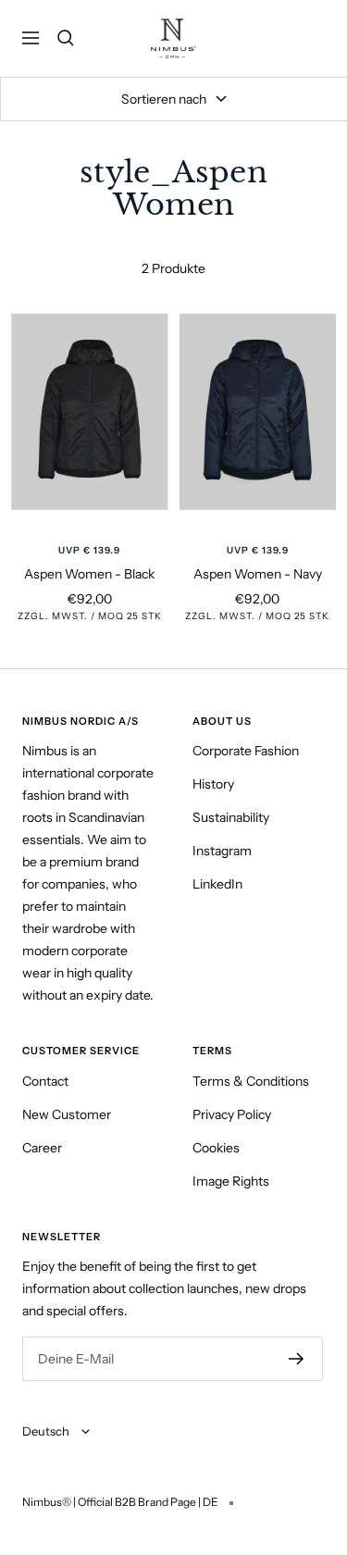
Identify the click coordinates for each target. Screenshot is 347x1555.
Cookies (216, 1147)
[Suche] (65, 38)
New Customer (66, 1114)
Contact (45, 1081)
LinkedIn (217, 884)
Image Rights (230, 1181)
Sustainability (230, 817)
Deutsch (47, 1431)
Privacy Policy (231, 1114)
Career (42, 1147)
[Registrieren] (296, 1358)
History (213, 784)
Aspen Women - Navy (257, 574)
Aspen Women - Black (89, 574)
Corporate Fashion (245, 750)
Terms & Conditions (250, 1081)
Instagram (222, 850)
